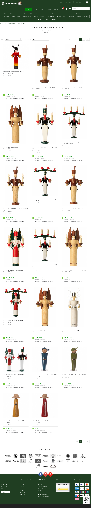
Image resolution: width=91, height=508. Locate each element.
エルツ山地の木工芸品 (82, 16)
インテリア (46, 19)
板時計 (36, 16)
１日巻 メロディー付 (14, 14)
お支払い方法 (4, 486)
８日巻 (24, 14)
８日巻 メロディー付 (34, 14)
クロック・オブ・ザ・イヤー (50, 14)
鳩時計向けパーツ (27, 16)
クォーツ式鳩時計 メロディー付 (80, 14)
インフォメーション (25, 479)
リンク (21, 488)
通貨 (77, 2)
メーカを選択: (28, 39)
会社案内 (34, 9)
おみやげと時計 (61, 16)
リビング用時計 (50, 16)
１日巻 (4, 14)
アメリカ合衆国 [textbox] (67, 2)
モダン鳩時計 (6, 16)
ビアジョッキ (71, 16)
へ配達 (60, 2)
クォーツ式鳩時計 (64, 14)
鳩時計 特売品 (16, 16)
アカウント (3, 490)
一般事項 (22, 486)
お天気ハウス (37, 19)
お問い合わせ (56, 9)
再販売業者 (22, 490)
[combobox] (68, 2)
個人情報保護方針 (24, 492)
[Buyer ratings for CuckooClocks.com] (63, 488)
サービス (41, 9)
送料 (2, 488)
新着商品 (54, 19)
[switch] (86, 502)
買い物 (27, 9)
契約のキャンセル (6, 492)
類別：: (3, 39)
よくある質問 (48, 9)
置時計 (42, 16)
